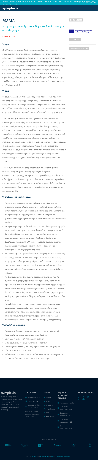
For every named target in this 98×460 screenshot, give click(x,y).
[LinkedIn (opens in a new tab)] (91, 2)
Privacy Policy (44, 456)
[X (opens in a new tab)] (80, 2)
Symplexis (34, 456)
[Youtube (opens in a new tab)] (94, 2)
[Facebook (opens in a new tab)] (83, 2)
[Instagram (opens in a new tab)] (87, 2)
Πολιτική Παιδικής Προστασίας (61, 456)
